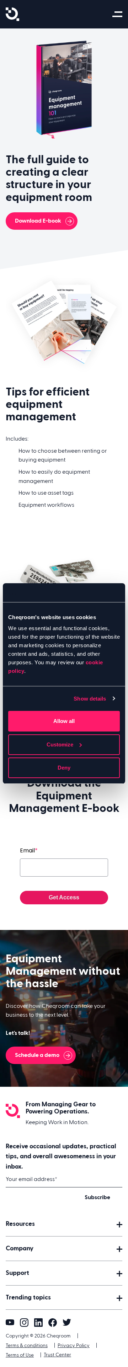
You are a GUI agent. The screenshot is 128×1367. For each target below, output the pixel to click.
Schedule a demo (37, 1055)
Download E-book (38, 221)
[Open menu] (118, 14)
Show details (90, 699)
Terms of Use (20, 1355)
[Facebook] (52, 1322)
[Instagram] (24, 1322)
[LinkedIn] (38, 1322)
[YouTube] (10, 1322)
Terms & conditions (27, 1345)
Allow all (64, 721)
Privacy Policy (74, 1345)
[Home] (12, 14)
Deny (64, 768)
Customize (60, 744)
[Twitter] (67, 1322)
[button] (64, 1224)
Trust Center (57, 1354)
